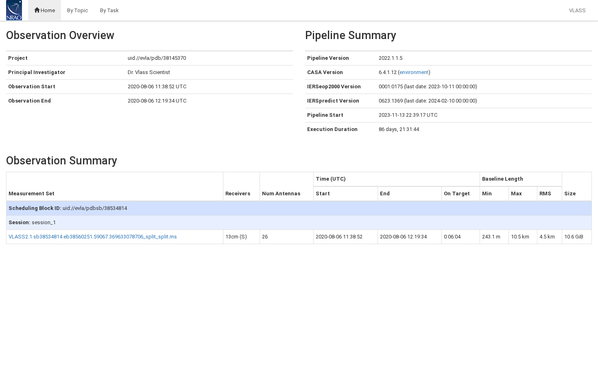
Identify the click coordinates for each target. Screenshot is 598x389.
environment (413, 72)
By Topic (77, 10)
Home (47, 10)
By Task (109, 10)
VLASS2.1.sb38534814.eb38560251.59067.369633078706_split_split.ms (93, 237)
